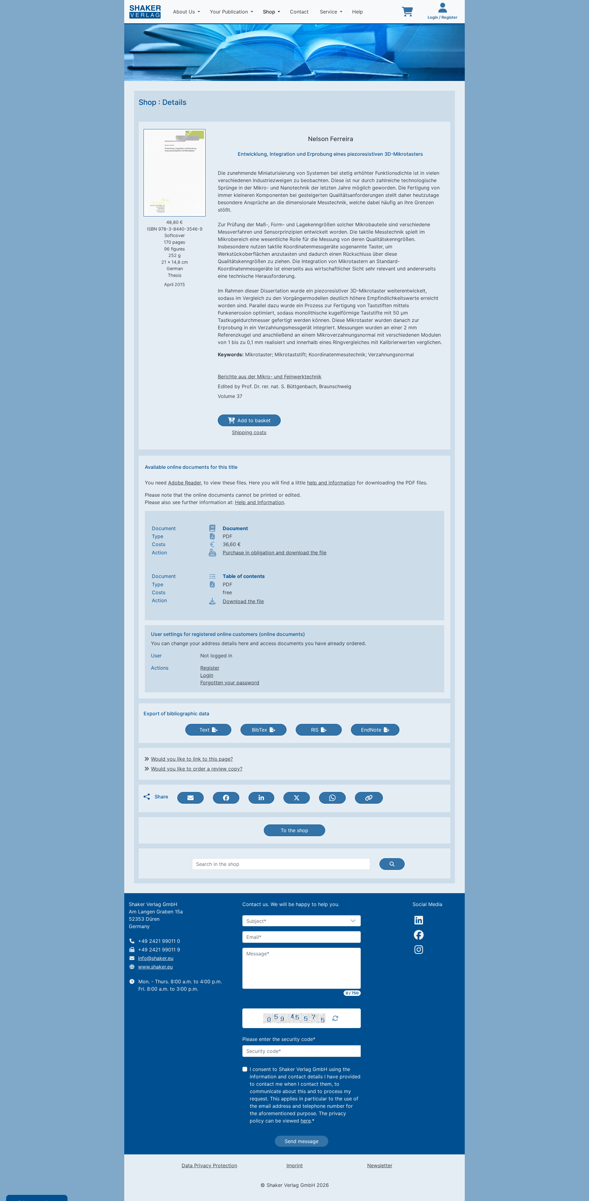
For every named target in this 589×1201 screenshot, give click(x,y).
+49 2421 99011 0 (159, 941)
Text (204, 730)
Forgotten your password (229, 682)
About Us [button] (184, 12)
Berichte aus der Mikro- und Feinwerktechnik (269, 376)
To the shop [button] (294, 830)
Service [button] (329, 12)
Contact (300, 12)
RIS (314, 730)
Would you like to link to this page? (192, 759)
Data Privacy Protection (209, 1165)
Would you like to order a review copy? (196, 769)
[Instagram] (419, 950)
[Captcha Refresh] (335, 1018)
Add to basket (254, 420)
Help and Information (259, 502)
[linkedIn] (419, 920)
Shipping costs (249, 432)
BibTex (259, 730)
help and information (331, 483)
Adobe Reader (184, 483)
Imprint (295, 1165)
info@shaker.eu (155, 958)
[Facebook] (419, 935)
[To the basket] (407, 12)
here (306, 1121)
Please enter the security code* (278, 1039)
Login (206, 675)
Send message (301, 1141)
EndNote (371, 730)
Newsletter (379, 1165)
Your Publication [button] (229, 12)
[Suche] (392, 864)
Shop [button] (273, 11)
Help (358, 12)
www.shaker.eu (155, 967)
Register (209, 668)
